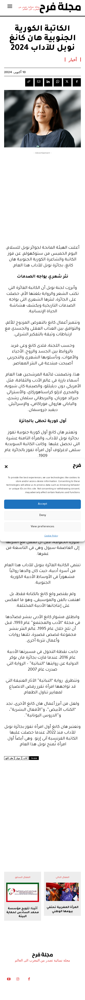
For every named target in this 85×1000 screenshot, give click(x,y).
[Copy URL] (29, 82)
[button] (6, 467)
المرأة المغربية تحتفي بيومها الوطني (62, 909)
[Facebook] (77, 82)
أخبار (73, 59)
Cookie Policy (51, 536)
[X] (67, 82)
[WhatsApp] (58, 82)
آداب (25, 758)
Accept (42, 504)
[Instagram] (17, 980)
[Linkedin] (48, 82)
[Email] (39, 82)
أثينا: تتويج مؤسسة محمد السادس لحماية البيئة (22, 912)
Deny (42, 515)
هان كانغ (9, 758)
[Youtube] (8, 980)
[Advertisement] (42, 197)
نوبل (18, 758)
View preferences (42, 526)
